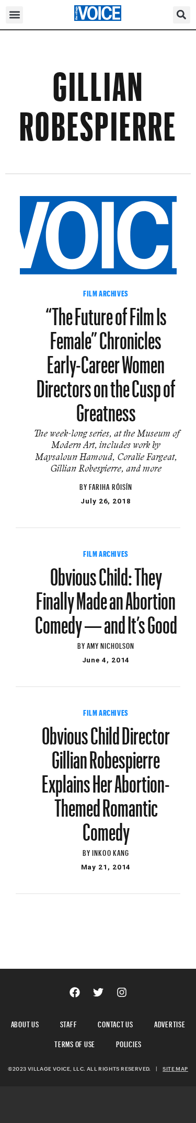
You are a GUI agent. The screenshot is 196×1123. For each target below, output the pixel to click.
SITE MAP (175, 1068)
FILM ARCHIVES (106, 292)
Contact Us (115, 1023)
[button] (14, 15)
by (84, 485)
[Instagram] (121, 992)
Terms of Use (74, 1043)
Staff (68, 1023)
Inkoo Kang (110, 851)
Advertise (170, 1023)
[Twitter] (98, 992)
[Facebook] (74, 992)
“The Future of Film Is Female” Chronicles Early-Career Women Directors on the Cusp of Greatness (106, 359)
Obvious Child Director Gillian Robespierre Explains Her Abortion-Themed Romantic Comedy (106, 779)
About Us (25, 1023)
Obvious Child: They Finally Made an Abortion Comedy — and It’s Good (106, 596)
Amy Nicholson (111, 644)
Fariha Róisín (110, 485)
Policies (129, 1043)
